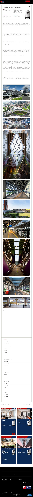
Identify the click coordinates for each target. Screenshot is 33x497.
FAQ (10, 479)
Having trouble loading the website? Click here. (12, 310)
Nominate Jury (20, 479)
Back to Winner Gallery (28, 404)
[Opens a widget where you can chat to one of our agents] (29, 495)
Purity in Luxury (20, 421)
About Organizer (4, 480)
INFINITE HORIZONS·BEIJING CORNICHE (5, 452)
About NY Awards (4, 479)
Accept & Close (14, 495)
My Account (3, 2)
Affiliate (11, 480)
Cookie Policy (19, 495)
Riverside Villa (4, 420)
